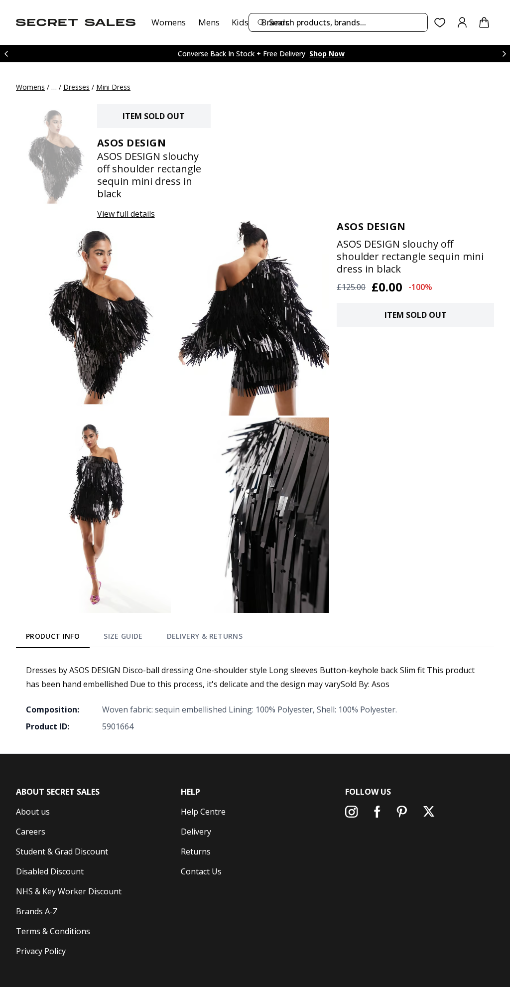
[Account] (462, 22)
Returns (196, 851)
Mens (209, 22)
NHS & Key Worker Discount (69, 891)
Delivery (196, 831)
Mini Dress (113, 87)
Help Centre (203, 811)
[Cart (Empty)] (484, 22)
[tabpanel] (255, 698)
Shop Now (327, 53)
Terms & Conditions (53, 931)
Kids (240, 22)
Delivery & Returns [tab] (205, 636)
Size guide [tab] (123, 636)
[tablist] (134, 638)
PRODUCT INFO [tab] (53, 636)
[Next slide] (504, 53)
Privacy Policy (41, 951)
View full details (126, 213)
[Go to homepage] (75, 22)
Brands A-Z (37, 911)
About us (33, 811)
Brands (275, 22)
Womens (168, 22)
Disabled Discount (50, 871)
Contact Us (201, 871)
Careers (30, 831)
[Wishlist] (440, 22)
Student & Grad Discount (62, 851)
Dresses (76, 87)
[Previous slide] (6, 53)
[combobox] (338, 22)
